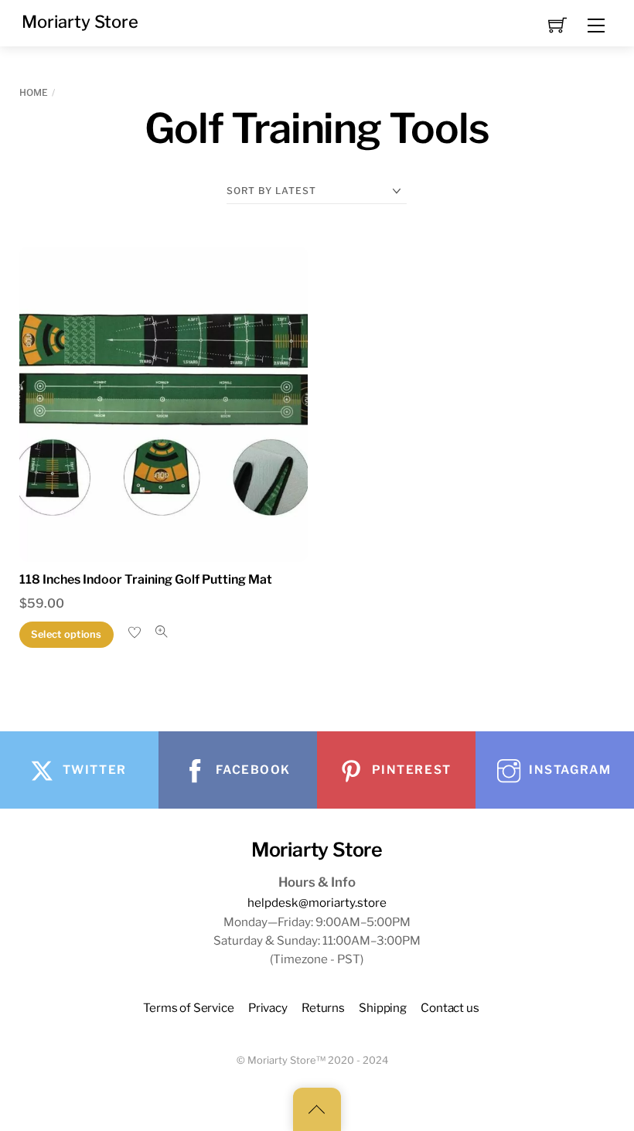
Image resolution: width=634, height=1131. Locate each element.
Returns (323, 1007)
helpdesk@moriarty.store (317, 902)
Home (33, 92)
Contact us (450, 1007)
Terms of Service (188, 1007)
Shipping (383, 1007)
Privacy (268, 1007)
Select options (66, 634)
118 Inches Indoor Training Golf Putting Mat (145, 579)
